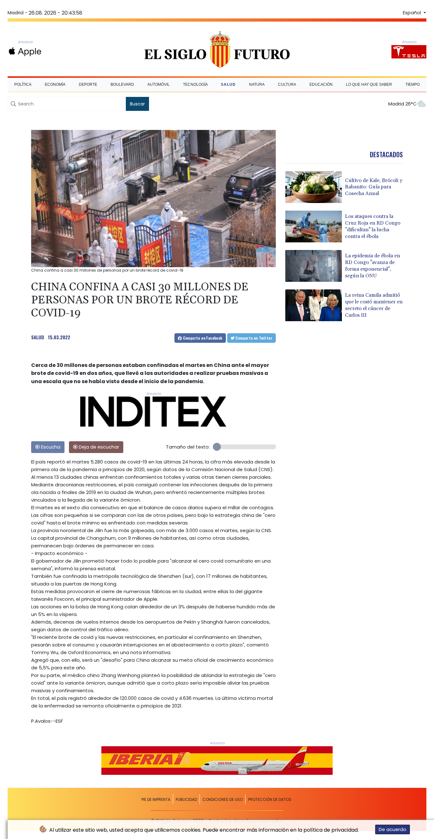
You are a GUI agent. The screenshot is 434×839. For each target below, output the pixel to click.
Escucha (50, 447)
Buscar (137, 104)
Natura (257, 84)
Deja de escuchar (98, 447)
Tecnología (195, 84)
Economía (55, 84)
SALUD (37, 337)
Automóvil (158, 84)
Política (22, 84)
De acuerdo (392, 829)
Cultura (287, 84)
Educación (321, 84)
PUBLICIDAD (186, 799)
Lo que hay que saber (369, 84)
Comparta (202, 338)
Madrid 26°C (402, 103)
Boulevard (122, 84)
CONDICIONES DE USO (222, 799)
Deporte (88, 84)
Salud (228, 84)
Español (412, 13)
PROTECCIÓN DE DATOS (269, 799)
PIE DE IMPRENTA (155, 799)
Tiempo (412, 84)
